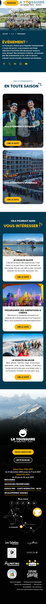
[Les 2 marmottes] (11, 574)
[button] (26, 41)
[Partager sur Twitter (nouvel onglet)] (9, 64)
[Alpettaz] (11, 563)
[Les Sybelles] (11, 543)
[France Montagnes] (32, 543)
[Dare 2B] (32, 553)
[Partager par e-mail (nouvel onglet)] (26, 64)
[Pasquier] (32, 563)
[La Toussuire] (31, 3)
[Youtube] (28, 503)
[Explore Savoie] (32, 573)
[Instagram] (17, 503)
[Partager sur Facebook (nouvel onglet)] (4, 64)
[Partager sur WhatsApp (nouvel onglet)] (21, 64)
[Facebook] (12, 503)
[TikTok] (23, 503)
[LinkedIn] (34, 503)
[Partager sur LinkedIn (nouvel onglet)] (15, 64)
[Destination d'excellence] (11, 553)
